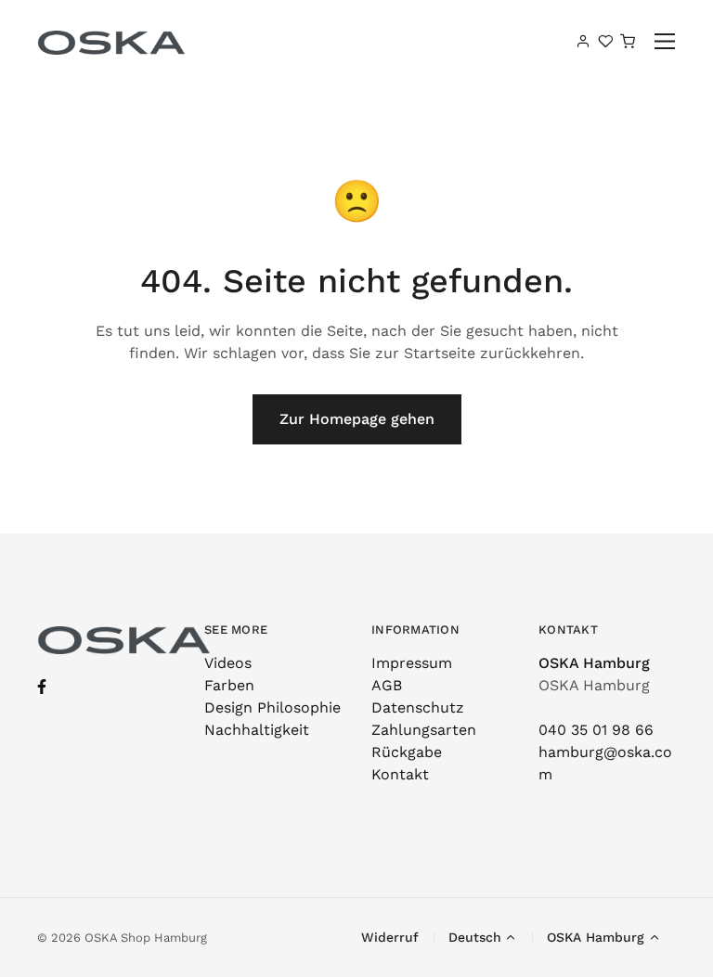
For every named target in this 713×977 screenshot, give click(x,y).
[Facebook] (41, 687)
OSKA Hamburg (594, 663)
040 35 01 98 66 (596, 730)
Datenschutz (417, 707)
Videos (228, 663)
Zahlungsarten (423, 730)
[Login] (583, 40)
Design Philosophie (272, 707)
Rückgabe (406, 752)
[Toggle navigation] (665, 41)
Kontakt (400, 774)
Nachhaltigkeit (256, 730)
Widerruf (390, 937)
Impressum (411, 663)
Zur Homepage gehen (356, 419)
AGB (386, 685)
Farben (229, 685)
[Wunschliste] (605, 40)
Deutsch (474, 937)
